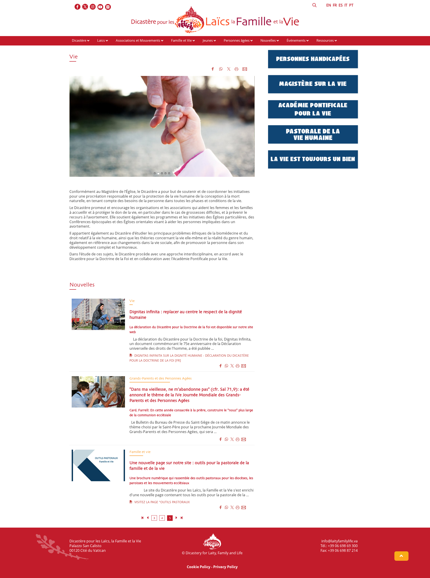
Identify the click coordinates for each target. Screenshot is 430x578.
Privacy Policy (225, 566)
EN (328, 5)
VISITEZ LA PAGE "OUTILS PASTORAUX (161, 502)
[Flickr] (108, 7)
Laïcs (101, 40)
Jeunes (208, 40)
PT (351, 5)
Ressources (325, 40)
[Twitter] (85, 7)
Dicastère (79, 40)
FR (335, 5)
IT (345, 5)
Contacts (78, 49)
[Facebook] (78, 7)
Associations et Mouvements (138, 40)
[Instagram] (93, 7)
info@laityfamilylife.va (339, 541)
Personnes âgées (236, 40)
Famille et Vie (181, 40)
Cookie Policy (198, 566)
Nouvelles (268, 40)
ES (341, 5)
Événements (296, 40)
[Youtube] (100, 7)
